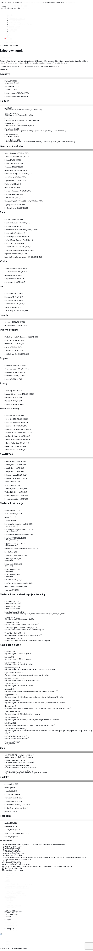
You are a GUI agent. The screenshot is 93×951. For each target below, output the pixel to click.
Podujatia (8, 35)
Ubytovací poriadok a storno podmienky (19, 884)
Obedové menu (14, 26)
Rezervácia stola (6, 58)
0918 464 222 (38, 2)
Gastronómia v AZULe (17, 19)
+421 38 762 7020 (11, 922)
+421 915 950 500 (11, 930)
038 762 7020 (28, 2)
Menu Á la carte (14, 22)
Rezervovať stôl (10, 907)
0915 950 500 (70, 2)
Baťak (22, 66)
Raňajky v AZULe (15, 20)
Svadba (7, 33)
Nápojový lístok (14, 28)
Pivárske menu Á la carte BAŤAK (20, 24)
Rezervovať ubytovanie (8, 42)
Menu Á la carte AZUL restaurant (16, 893)
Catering (12, 31)
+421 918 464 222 (11, 923)
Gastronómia (9, 17)
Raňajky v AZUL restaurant (14, 891)
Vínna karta (13, 30)
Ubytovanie (9, 15)
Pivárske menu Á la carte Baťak (16, 895)
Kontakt (7, 37)
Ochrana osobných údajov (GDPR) (17, 888)
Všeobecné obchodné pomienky (16, 886)
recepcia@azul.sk (11, 925)
